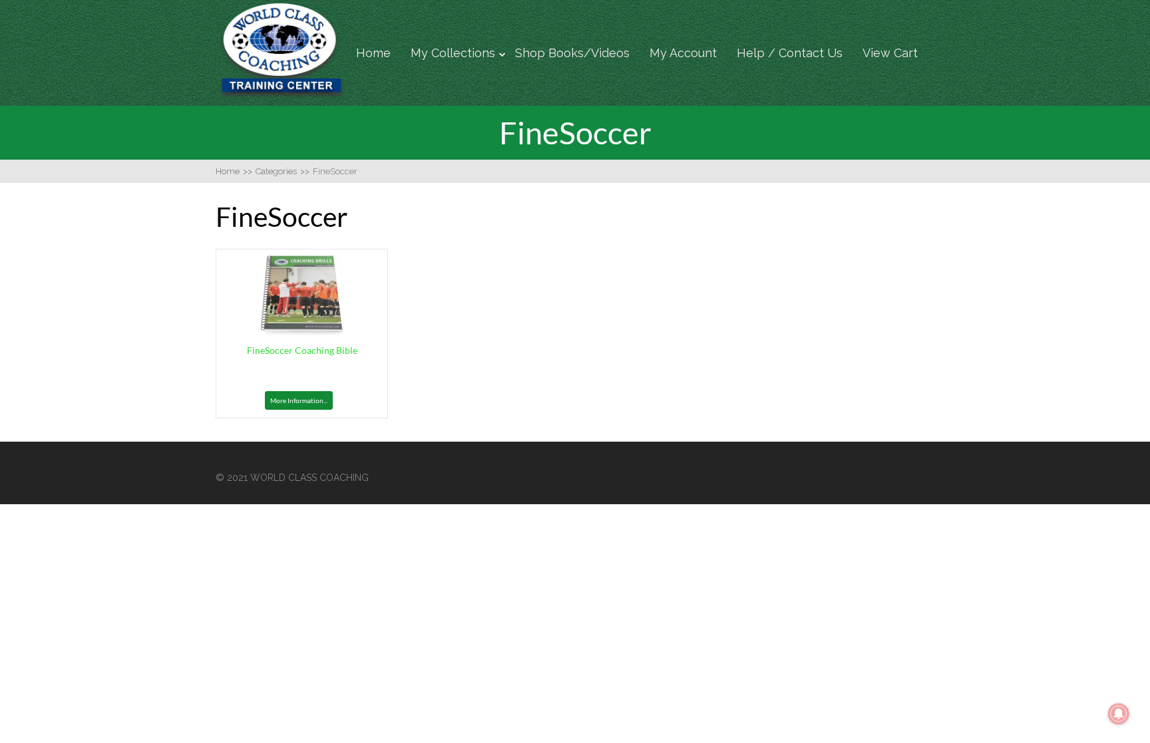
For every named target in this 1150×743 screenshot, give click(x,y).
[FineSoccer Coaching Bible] (302, 331)
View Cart (890, 53)
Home (373, 53)
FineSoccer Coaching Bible (302, 350)
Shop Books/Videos (572, 53)
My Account (683, 53)
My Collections (453, 53)
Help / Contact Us (790, 53)
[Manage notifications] (1118, 713)
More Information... (298, 400)
